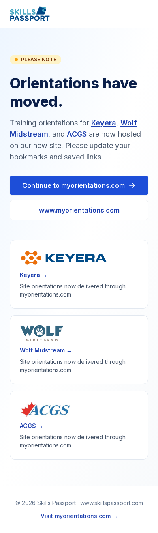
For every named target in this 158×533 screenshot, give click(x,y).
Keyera (103, 122)
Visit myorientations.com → (79, 515)
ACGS (77, 134)
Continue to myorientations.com (73, 185)
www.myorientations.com (79, 210)
